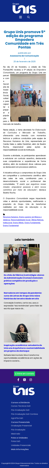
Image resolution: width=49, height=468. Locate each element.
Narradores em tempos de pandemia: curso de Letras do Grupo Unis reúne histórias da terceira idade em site (23, 296)
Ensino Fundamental (32, 223)
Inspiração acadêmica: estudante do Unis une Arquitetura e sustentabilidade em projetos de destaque (24, 348)
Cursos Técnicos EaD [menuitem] (21, 406)
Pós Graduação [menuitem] (18, 429)
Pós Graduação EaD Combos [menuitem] (24, 414)
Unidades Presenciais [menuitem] (21, 445)
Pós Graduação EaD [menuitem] (20, 410)
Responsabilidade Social (20, 220)
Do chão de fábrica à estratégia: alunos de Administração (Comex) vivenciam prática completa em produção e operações (24, 279)
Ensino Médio (18, 223)
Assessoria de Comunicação (24, 55)
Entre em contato (25, 373)
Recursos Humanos (10, 217)
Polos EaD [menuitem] (15, 441)
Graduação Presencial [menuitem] (21, 425)
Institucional (7, 223)
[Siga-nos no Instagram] (30, 379)
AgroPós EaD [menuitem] (17, 418)
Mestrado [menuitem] (15, 433)
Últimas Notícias (37, 220)
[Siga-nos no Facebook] (18, 379)
